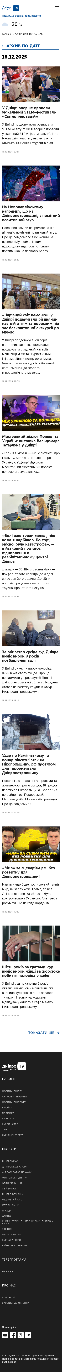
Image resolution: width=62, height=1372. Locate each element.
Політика (8, 1113)
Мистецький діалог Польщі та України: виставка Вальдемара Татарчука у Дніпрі (31, 440)
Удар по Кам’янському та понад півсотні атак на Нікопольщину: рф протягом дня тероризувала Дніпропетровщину (29, 764)
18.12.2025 (7, 151)
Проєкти (9, 1149)
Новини (9, 1079)
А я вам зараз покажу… (17, 1172)
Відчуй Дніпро (11, 1240)
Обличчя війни (12, 1183)
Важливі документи (15, 1303)
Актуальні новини (14, 1097)
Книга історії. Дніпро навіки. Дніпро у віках (27, 1222)
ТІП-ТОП (7, 1229)
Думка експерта (12, 1135)
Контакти (8, 1297)
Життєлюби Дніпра (14, 1178)
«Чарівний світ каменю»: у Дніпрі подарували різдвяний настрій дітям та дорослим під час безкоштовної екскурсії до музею (30, 323)
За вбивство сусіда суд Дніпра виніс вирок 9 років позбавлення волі (30, 656)
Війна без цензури (14, 1245)
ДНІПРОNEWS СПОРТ (14, 1167)
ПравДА (7, 1211)
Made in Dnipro (12, 1234)
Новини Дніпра (12, 1091)
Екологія (8, 1119)
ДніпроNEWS (10, 1161)
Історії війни (10, 1205)
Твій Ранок (9, 1189)
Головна (7, 33)
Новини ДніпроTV (14, 1102)
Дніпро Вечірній (13, 1194)
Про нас (9, 1285)
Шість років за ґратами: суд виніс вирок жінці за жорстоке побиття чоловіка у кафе (31, 971)
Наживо (7, 1271)
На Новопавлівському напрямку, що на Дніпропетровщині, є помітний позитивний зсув (31, 213)
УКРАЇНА (7, 1108)
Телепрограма (14, 1259)
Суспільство (10, 1124)
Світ (4, 1130)
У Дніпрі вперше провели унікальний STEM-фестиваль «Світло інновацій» (29, 112)
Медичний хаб (12, 1200)
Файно (6, 1216)
